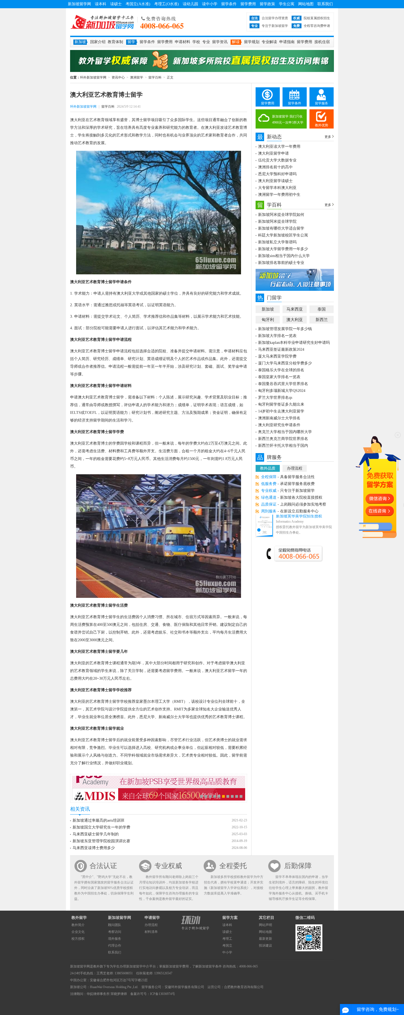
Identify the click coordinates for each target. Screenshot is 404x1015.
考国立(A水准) (138, 4)
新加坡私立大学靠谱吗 (277, 242)
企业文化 (78, 932)
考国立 (227, 945)
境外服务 (114, 939)
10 (241, 796)
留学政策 (267, 4)
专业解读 (269, 42)
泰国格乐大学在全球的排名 (281, 370)
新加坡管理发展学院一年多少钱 (285, 329)
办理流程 (294, 468)
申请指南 (287, 42)
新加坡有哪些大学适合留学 (281, 228)
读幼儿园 (190, 4)
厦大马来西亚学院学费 (277, 356)
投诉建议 (265, 945)
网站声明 (265, 925)
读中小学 (209, 4)
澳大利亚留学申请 (273, 153)
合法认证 (103, 865)
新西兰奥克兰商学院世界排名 (283, 439)
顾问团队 (114, 925)
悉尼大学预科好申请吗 (277, 174)
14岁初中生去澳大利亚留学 (281, 411)
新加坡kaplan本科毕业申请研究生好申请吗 (294, 343)
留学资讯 (220, 42)
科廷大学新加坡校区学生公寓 (283, 235)
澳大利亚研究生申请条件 (279, 425)
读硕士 (116, 4)
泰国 (321, 309)
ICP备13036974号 (162, 994)
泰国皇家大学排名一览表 (279, 377)
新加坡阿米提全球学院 (277, 221)
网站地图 (306, 4)
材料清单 (151, 932)
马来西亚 (294, 309)
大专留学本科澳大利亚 (277, 188)
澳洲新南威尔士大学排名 (279, 418)
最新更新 (265, 939)
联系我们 (325, 4)
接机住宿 (322, 42)
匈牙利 (268, 319)
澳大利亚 (294, 319)
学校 (196, 42)
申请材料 (182, 42)
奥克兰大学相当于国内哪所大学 (285, 432)
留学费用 (248, 4)
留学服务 (321, 103)
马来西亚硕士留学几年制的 (96, 834)
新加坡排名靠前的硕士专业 (281, 263)
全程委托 (233, 865)
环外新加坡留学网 (102, 22)
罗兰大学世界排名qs (275, 397)
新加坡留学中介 (137, 966)
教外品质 (267, 468)
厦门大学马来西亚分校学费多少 (285, 363)
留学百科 (155, 77)
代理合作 (114, 945)
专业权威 (168, 865)
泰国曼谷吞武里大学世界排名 (283, 384)
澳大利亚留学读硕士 (275, 181)
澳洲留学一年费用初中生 (279, 195)
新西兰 (322, 319)
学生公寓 (286, 4)
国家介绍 (98, 42)
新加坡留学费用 (177, 966)
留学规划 (251, 42)
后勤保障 (298, 865)
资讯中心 (118, 77)
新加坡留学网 (79, 4)
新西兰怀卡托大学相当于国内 (283, 446)
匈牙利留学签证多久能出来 (281, 404)
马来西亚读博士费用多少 (94, 848)
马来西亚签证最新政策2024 (281, 349)
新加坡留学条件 (210, 966)
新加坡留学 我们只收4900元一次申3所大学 (287, 119)
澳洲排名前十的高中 (275, 167)
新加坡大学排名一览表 (277, 336)
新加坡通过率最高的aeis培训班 (98, 820)
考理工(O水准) (166, 4)
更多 (328, 137)
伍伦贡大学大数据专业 (277, 160)
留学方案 (230, 918)
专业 (206, 42)
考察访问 (114, 932)
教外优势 (321, 125)
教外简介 (78, 925)
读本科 (100, 4)
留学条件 (229, 4)
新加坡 (268, 309)
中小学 (227, 952)
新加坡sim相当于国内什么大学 (284, 256)
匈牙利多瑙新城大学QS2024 (281, 391)
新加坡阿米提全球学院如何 (281, 215)
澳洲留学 (136, 77)
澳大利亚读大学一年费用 (279, 146)
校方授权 (78, 939)
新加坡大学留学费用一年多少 (283, 249)
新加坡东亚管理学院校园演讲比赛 (101, 841)
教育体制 (115, 42)
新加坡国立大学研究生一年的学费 (101, 827)
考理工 (227, 939)
